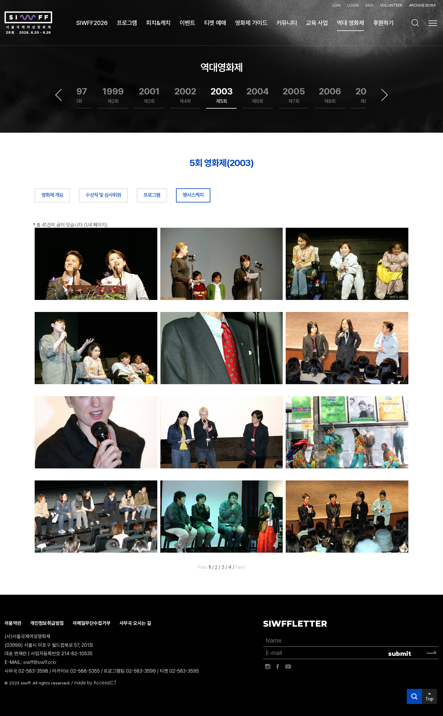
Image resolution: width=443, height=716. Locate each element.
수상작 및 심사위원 (103, 195)
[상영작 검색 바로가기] (415, 23)
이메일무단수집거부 (92, 623)
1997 (77, 95)
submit (399, 653)
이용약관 (13, 623)
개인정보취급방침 (47, 623)
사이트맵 (433, 23)
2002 (185, 95)
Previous (58, 95)
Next (384, 95)
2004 (258, 95)
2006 (330, 95)
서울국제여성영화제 (28, 23)
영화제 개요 (52, 195)
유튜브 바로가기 (288, 667)
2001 (149, 95)
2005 (294, 95)
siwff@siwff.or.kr (40, 662)
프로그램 (151, 195)
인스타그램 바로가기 (268, 667)
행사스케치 (193, 195)
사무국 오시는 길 (135, 623)
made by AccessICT (95, 683)
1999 (113, 95)
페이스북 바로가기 (278, 667)
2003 (222, 95)
